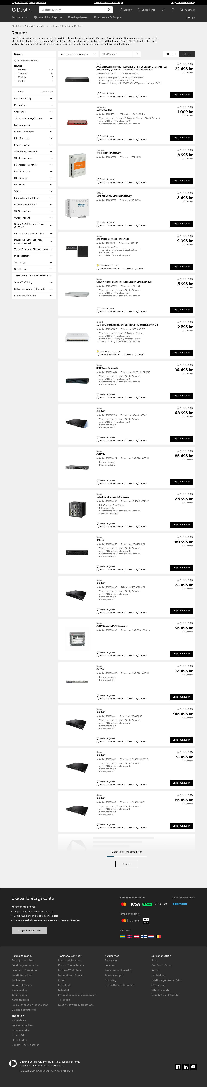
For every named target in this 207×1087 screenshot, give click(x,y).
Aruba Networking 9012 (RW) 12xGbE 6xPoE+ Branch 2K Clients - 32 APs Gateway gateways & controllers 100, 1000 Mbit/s (131, 67)
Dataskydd (64, 985)
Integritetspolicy (22, 985)
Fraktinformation (22, 975)
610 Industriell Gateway (108, 151)
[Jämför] (163, 9)
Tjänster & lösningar (46, 17)
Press (154, 960)
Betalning (110, 980)
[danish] (136, 937)
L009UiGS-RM (104, 108)
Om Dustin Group (161, 965)
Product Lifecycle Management (77, 994)
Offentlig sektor (160, 989)
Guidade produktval (24, 1009)
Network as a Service (71, 975)
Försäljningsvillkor (23, 960)
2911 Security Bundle (107, 366)
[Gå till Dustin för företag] (22, 10)
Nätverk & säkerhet (35, 26)
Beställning (111, 960)
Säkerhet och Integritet (165, 994)
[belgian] (158, 937)
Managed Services (69, 960)
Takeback (64, 999)
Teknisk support (114, 975)
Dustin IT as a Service (71, 965)
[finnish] (144, 937)
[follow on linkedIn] (185, 1067)
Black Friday (19, 1040)
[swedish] (122, 937)
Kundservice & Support (108, 17)
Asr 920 (100, 667)
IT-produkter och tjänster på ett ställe (29, 2)
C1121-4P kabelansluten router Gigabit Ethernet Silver (124, 280)
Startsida (16, 26)
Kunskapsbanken (78, 17)
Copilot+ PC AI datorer (25, 1044)
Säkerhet (63, 989)
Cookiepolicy (19, 989)
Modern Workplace (69, 970)
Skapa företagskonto (29, 930)
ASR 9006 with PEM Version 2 (111, 624)
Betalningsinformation (25, 965)
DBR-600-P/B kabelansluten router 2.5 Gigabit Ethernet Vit (127, 323)
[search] (109, 9)
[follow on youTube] (193, 1067)
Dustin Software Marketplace (76, 1004)
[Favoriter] (173, 9)
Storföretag (158, 985)
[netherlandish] (151, 937)
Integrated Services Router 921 (112, 237)
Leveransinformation (24, 970)
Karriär (155, 970)
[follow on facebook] (178, 1067)
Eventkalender (20, 1030)
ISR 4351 (100, 710)
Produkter (18, 17)
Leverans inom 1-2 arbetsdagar (108, 2)
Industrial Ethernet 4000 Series (112, 495)
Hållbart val (158, 975)
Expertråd (18, 1035)
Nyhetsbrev (19, 1020)
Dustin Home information (120, 985)
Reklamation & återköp (119, 970)
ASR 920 (100, 452)
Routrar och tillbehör (60, 26)
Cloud (61, 980)
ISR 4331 (100, 409)
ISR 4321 (100, 581)
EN (193, 18)
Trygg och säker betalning (183, 2)
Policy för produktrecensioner (30, 1004)
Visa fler (126, 864)
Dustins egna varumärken (166, 980)
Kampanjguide (20, 999)
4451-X (100, 538)
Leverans (110, 965)
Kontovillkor (19, 980)
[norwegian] (129, 937)
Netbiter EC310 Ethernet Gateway (114, 194)
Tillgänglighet (20, 994)
